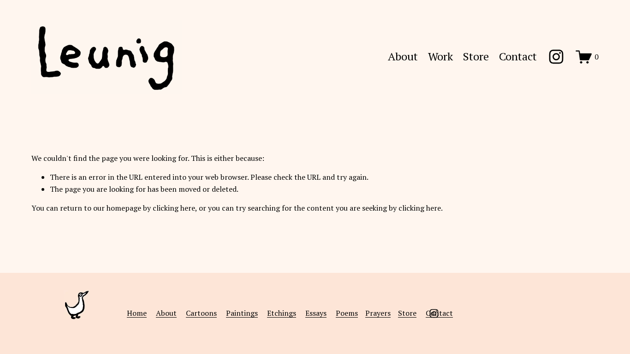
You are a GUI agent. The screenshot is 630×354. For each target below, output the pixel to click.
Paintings (242, 313)
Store (476, 57)
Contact (518, 57)
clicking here (174, 208)
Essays (316, 313)
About (403, 57)
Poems (347, 313)
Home (137, 313)
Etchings (281, 313)
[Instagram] (556, 56)
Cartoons (201, 313)
